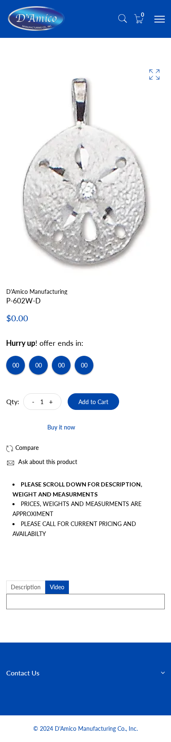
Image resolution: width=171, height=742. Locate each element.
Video (57, 587)
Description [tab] (26, 587)
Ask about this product (47, 461)
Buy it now (61, 427)
